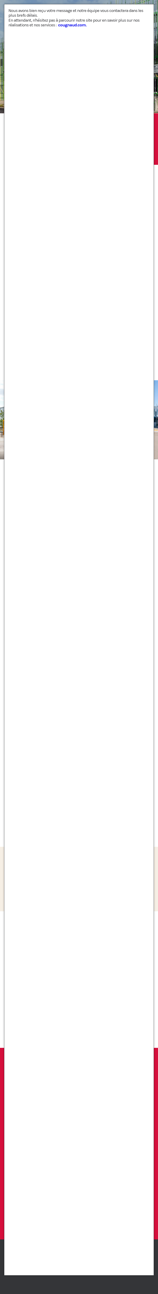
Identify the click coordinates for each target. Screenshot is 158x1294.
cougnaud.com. (72, 24)
